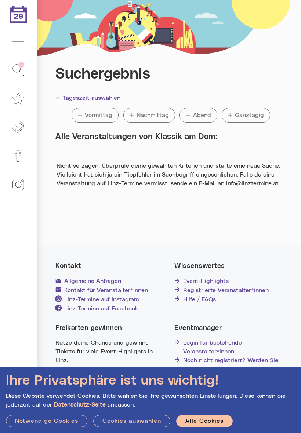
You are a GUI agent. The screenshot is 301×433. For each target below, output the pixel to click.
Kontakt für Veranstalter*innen (106, 290)
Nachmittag (153, 115)
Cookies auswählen (131, 421)
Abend (205, 115)
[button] (18, 42)
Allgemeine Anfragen (92, 281)
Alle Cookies (204, 421)
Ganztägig (249, 115)
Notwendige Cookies (46, 421)
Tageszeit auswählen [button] (91, 98)
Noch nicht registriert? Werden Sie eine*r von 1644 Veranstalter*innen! (232, 364)
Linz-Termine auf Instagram (101, 299)
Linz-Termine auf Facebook (101, 309)
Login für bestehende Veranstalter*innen (212, 347)
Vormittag (99, 115)
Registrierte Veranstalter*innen (226, 290)
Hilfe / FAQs (199, 299)
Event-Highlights (206, 281)
